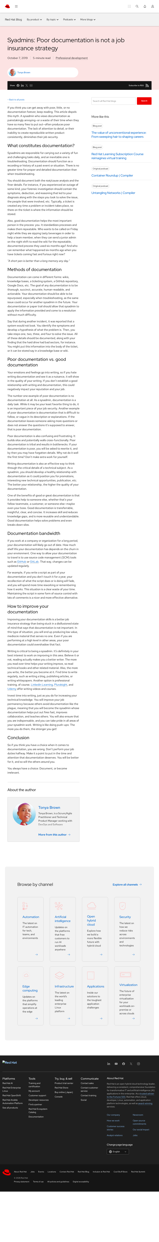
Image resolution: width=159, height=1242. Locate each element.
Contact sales (87, 1083)
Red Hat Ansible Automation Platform (12, 1102)
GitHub (21, 561)
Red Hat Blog (13, 19)
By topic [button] (51, 19)
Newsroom (138, 1114)
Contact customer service (89, 1089)
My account (34, 1091)
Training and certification (34, 1085)
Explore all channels (125, 884)
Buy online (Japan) (64, 1092)
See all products (10, 1107)
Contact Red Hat (67, 1171)
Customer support (37, 1095)
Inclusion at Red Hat (101, 1171)
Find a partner (35, 1104)
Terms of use (38, 1181)
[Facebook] (123, 1064)
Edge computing (30, 989)
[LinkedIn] (109, 1064)
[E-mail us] (31, 85)
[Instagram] (138, 1064)
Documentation (36, 1116)
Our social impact (141, 1129)
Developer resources (39, 1100)
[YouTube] (116, 1064)
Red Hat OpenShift (11, 1095)
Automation (31, 917)
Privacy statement (21, 1181)
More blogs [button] (86, 19)
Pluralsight (60, 684)
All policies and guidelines (58, 1181)
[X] (131, 1064)
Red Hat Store (61, 1087)
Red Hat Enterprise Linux (11, 1089)
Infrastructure (64, 987)
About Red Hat (20, 1171)
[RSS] (147, 85)
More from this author (52, 834)
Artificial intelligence (62, 919)
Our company (113, 1114)
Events (41, 1171)
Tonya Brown (23, 72)
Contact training (88, 1095)
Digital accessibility (81, 1181)
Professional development (72, 58)
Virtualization (128, 985)
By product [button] (33, 19)
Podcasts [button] (68, 19)
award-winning (145, 1103)
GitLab (34, 561)
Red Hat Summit (138, 1171)
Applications (95, 987)
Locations (52, 1171)
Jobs (135, 1135)
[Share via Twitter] (27, 85)
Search (144, 101)
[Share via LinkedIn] (22, 85)
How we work (113, 1120)
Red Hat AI (7, 1083)
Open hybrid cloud (91, 921)
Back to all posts (16, 99)
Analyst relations (115, 1135)
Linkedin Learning (42, 684)
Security (125, 917)
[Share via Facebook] (18, 85)
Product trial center (64, 1083)
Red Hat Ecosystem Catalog (38, 1111)
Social (83, 1100)
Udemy (11, 689)
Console (59, 1096)
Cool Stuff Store (120, 1171)
